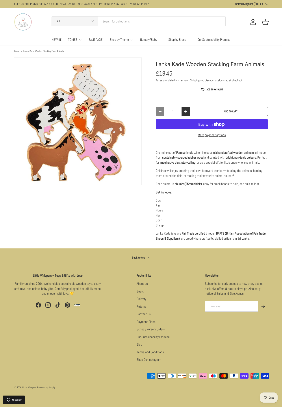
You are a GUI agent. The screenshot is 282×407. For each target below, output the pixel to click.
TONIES (72, 39)
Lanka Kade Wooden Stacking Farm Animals (43, 51)
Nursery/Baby (148, 39)
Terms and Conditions (150, 352)
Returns (142, 306)
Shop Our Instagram (149, 359)
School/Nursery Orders (151, 329)
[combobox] (138, 21)
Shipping (195, 80)
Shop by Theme (119, 39)
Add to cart (230, 111)
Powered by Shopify (46, 387)
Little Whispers (29, 387)
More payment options (212, 135)
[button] (265, 22)
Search (141, 291)
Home (16, 51)
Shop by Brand (177, 39)
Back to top (139, 257)
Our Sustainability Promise (213, 39)
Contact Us (144, 314)
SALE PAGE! (96, 39)
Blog (139, 344)
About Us (142, 283)
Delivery (141, 299)
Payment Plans (146, 322)
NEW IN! (56, 39)
